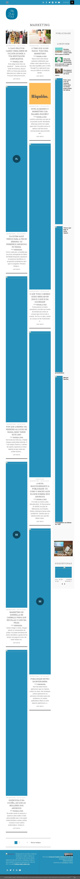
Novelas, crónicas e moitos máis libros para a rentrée (63, 52)
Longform (40, 479)
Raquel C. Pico (18, 61)
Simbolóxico (64, 862)
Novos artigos (36, 842)
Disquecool (18, 249)
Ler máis (16, 79)
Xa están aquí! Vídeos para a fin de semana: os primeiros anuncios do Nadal (16, 241)
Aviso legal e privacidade (66, 859)
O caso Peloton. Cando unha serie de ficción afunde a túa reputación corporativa (16, 53)
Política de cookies (68, 860)
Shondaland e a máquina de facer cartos (63, 73)
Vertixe (71, 862)
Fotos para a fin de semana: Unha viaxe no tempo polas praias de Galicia (67, 85)
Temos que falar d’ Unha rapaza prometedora (63, 300)
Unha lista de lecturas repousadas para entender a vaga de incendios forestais (63, 62)
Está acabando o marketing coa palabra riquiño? (40, 111)
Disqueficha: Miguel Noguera (63, 580)
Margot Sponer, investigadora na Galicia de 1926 (63, 451)
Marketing (11, 45)
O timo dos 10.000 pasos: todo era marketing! (40, 51)
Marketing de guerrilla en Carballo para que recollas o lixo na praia (16, 617)
